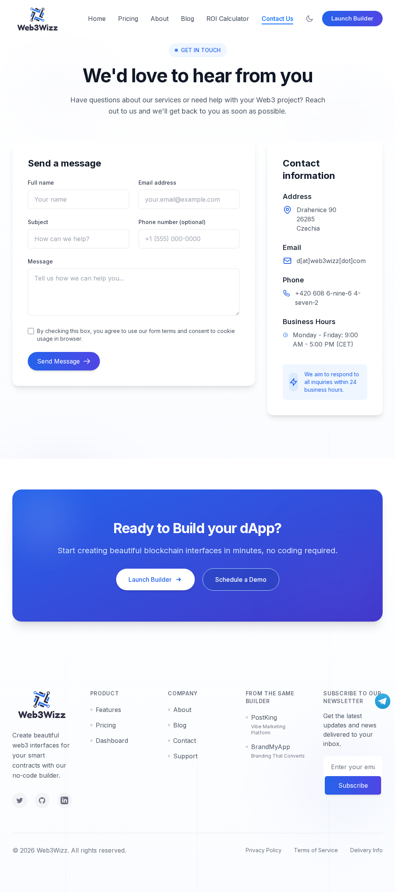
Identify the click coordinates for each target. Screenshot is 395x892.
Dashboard (112, 740)
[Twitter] (19, 800)
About (159, 18)
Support (185, 756)
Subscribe (353, 785)
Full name (41, 182)
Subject (38, 222)
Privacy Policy (264, 850)
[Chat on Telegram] (382, 701)
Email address (157, 182)
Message (40, 261)
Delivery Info (366, 850)
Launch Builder (352, 18)
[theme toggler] (310, 19)
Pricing (128, 18)
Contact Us (277, 18)
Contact (184, 740)
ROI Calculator (227, 18)
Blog (187, 18)
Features (108, 710)
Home (97, 18)
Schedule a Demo (241, 579)
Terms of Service (316, 850)
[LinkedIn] (64, 800)
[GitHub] (42, 800)
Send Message (58, 361)
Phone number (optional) (172, 222)
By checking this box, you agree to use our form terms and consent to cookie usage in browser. (136, 335)
